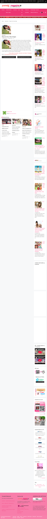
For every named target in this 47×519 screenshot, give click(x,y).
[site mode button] (41, 12)
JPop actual (24, 17)
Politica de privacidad (27, 11)
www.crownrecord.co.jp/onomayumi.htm (11, 54)
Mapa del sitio (22, 12)
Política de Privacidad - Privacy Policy (23, 509)
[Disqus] (17, 70)
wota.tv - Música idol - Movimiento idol (7, 503)
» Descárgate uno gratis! (42, 414)
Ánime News (12, 17)
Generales (20, 17)
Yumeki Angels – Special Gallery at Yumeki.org (35, 11)
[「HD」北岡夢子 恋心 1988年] (38, 67)
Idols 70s (2, 2)
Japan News (16, 17)
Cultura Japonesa (34, 17)
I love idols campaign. (40, 469)
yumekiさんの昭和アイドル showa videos (42, 27)
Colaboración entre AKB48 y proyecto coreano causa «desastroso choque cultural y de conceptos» (6, 130)
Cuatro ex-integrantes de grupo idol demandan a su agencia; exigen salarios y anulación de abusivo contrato (26, 132)
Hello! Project (29, 17)
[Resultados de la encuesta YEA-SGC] (38, 122)
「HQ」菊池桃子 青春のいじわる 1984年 (44, 52)
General (21, 516)
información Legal (20, 511)
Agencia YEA (10, 38)
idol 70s (39, 17)
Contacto (3, 9)
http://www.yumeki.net (13, 113)
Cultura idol (7, 17)
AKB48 (4, 17)
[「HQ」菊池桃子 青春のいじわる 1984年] (38, 52)
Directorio (15, 9)
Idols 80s (18, 517)
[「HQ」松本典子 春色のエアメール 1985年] (38, 99)
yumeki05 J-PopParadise (39, 42)
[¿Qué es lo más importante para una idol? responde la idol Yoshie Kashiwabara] (38, 244)
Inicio (19, 9)
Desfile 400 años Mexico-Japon (8, 11)
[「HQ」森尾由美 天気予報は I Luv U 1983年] (38, 36)
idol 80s (42, 17)
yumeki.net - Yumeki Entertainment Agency (8, 500)
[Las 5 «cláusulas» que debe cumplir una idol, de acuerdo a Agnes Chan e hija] (38, 204)
